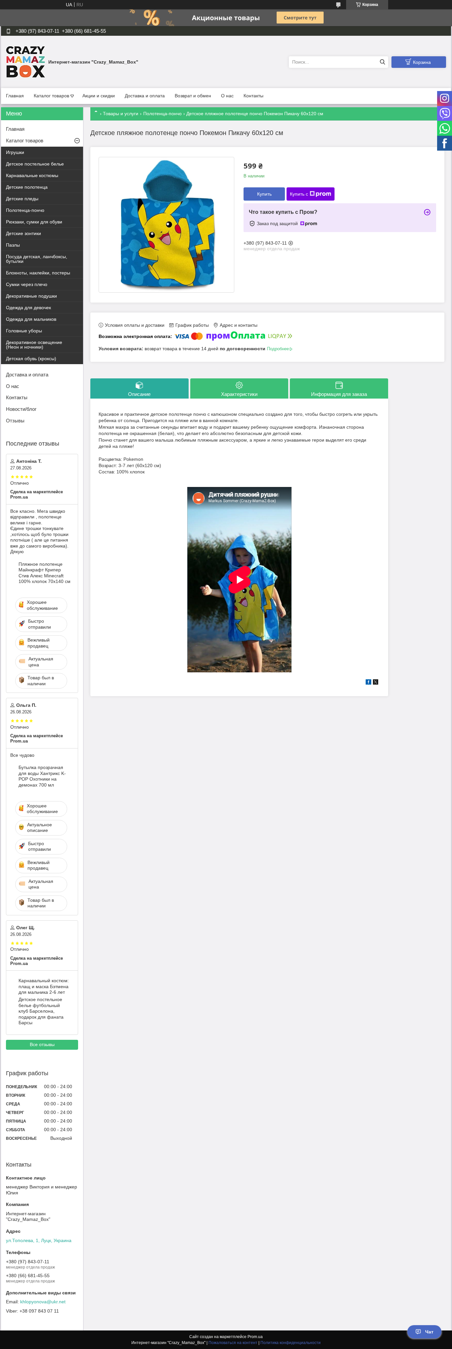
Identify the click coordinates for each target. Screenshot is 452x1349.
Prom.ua (255, 1336)
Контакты (253, 95)
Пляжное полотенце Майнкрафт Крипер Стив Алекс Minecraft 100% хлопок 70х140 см (44, 572)
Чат (429, 1331)
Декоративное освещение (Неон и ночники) (34, 345)
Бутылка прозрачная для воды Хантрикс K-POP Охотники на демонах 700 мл (42, 776)
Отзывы (15, 420)
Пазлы (13, 245)
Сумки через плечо (26, 284)
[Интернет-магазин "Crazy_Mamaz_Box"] (25, 61)
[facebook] (368, 683)
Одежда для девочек (28, 307)
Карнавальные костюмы (32, 175)
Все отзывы (42, 1044)
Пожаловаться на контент (232, 1342)
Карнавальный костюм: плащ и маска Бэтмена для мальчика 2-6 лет (44, 986)
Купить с (299, 194)
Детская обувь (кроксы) (31, 358)
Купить (264, 194)
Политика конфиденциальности (290, 1342)
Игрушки (15, 152)
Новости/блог (21, 409)
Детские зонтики (23, 233)
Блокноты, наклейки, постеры (38, 272)
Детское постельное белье (35, 164)
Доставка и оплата (145, 95)
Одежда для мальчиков (31, 319)
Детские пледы (22, 198)
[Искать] (382, 62)
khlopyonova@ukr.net (43, 1301)
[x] (375, 683)
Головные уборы (24, 330)
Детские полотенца (27, 187)
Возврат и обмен (193, 95)
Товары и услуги (120, 113)
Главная (15, 95)
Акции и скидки (98, 95)
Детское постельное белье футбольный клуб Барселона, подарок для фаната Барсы (41, 1011)
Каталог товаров (51, 95)
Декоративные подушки (31, 296)
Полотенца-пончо (162, 113)
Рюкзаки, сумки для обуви (34, 221)
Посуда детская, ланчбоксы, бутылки (36, 259)
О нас (227, 95)
